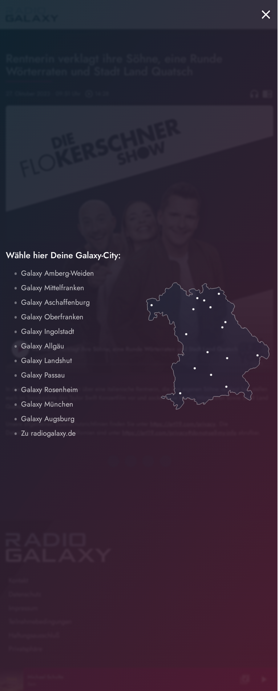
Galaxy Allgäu (42, 346)
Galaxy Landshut (46, 360)
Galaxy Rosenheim (49, 389)
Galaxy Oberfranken (52, 317)
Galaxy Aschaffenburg (55, 302)
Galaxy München (47, 404)
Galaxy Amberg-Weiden (57, 273)
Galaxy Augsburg (47, 419)
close (266, 14)
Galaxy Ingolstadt (47, 331)
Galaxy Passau (43, 375)
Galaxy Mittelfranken (52, 288)
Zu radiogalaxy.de (48, 433)
